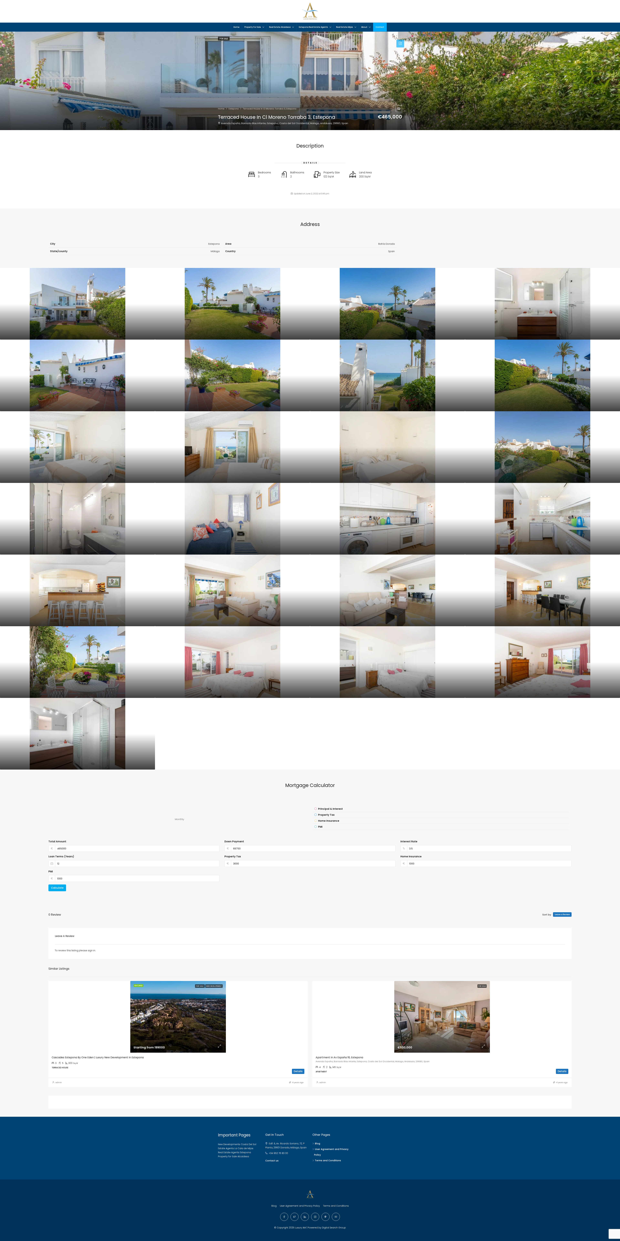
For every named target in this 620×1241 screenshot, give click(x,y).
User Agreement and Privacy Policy (300, 1205)
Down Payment (234, 841)
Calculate (57, 887)
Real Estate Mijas (344, 27)
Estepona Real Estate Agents (313, 27)
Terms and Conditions (328, 1160)
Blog (317, 1143)
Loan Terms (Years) (61, 856)
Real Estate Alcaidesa (280, 27)
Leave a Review (562, 914)
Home (236, 27)
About (364, 27)
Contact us (272, 1160)
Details (298, 1071)
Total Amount (57, 841)
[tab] (400, 43)
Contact (380, 27)
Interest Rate (408, 841)
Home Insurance (411, 856)
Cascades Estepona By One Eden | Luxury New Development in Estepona (98, 1057)
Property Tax (232, 856)
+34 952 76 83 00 (278, 1153)
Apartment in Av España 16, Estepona (339, 1057)
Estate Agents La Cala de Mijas (235, 1148)
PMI (50, 871)
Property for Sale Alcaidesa (233, 1156)
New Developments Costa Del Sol (237, 1144)
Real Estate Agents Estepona (234, 1152)
